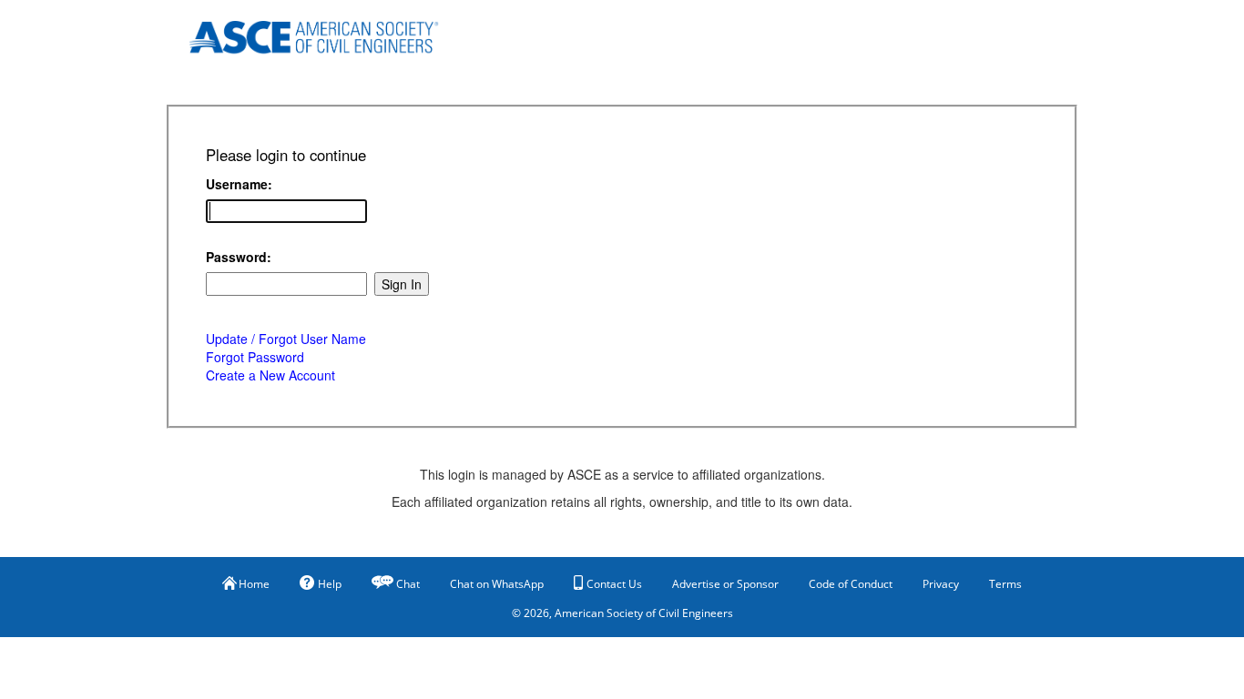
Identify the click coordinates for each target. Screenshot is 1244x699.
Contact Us (614, 584)
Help (330, 584)
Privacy (941, 584)
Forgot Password (255, 357)
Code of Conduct (850, 584)
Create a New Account (270, 375)
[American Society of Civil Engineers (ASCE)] (326, 34)
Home (254, 584)
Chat (408, 584)
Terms (1005, 584)
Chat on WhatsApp (497, 584)
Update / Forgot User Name (286, 338)
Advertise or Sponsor (725, 584)
